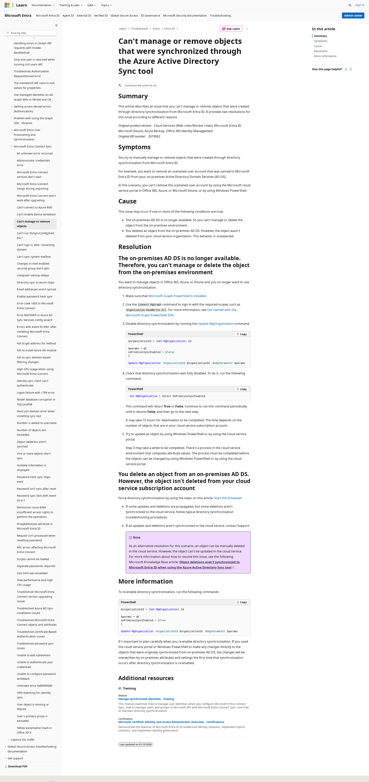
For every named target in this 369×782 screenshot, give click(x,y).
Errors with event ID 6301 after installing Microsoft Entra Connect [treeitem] (37, 331)
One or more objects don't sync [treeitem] (34, 456)
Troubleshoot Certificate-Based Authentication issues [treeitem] (37, 634)
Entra (156, 28)
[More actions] (247, 29)
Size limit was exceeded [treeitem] (32, 573)
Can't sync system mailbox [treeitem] (34, 256)
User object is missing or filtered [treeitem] (33, 707)
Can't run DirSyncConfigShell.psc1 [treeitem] (36, 235)
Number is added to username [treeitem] (37, 423)
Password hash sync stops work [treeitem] (34, 479)
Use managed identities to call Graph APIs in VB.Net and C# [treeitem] (33, 97)
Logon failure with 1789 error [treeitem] (36, 392)
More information (325, 56)
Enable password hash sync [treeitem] (35, 296)
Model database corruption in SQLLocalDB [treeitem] (36, 402)
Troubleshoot (139, 28)
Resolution (321, 51)
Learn (122, 28)
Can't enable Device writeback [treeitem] (36, 214)
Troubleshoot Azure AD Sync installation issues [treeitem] (35, 610)
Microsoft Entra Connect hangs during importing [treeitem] (32, 186)
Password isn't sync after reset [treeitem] (36, 489)
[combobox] (31, 33)
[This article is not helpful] (350, 69)
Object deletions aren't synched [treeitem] (31, 444)
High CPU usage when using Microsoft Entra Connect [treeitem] (35, 371)
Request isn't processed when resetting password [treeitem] (36, 538)
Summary (320, 36)
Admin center (353, 15)
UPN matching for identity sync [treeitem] (34, 695)
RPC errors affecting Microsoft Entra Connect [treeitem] (36, 549)
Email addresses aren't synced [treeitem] (36, 289)
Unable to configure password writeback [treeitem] (36, 676)
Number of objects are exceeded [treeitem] (31, 432)
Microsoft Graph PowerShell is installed (177, 296)
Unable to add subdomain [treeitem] (34, 655)
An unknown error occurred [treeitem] (35, 153)
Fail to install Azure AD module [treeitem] (37, 350)
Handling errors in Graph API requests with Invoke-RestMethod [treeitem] (33, 47)
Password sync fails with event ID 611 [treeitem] (36, 498)
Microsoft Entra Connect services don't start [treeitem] (32, 174)
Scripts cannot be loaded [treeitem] (33, 559)
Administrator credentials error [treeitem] (33, 163)
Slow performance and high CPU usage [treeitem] (35, 582)
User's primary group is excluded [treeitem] (32, 718)
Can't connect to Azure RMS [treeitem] (34, 207)
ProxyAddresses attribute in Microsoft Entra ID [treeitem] (35, 526)
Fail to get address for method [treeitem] (36, 343)
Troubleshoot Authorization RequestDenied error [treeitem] (31, 73)
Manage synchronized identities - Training (146, 699)
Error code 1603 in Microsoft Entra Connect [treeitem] (35, 305)
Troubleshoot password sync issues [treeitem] (35, 646)
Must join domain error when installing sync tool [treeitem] (36, 413)
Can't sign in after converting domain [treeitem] (36, 247)
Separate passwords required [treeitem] (36, 566)
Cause (318, 46)
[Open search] (350, 5)
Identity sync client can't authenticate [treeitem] (32, 383)
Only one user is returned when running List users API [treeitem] (34, 62)
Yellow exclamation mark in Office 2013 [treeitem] (34, 730)
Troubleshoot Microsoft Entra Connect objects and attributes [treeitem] (37, 622)
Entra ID (169, 28)
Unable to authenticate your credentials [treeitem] (35, 664)
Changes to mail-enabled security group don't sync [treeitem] (33, 266)
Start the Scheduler (228, 498)
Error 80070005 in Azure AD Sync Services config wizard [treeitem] (34, 317)
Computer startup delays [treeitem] (33, 275)
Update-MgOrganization (216, 323)
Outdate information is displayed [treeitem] (31, 467)
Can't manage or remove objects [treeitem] (33, 224)
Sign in (359, 5)
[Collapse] (56, 25)
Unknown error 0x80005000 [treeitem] (34, 685)
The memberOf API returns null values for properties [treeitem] (34, 85)
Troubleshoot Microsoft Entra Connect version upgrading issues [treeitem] (35, 596)
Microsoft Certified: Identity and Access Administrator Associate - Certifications (171, 722)
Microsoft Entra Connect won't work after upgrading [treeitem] (36, 198)
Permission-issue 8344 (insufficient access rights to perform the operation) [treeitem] (35, 512)
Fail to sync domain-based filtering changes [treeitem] (34, 360)
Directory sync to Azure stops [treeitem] (35, 282)
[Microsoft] (7, 5)
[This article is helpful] (346, 69)
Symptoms (320, 41)
